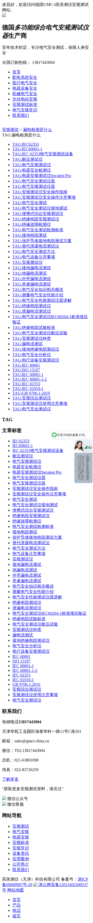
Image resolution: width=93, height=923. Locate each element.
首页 (16, 72)
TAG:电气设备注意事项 (33, 257)
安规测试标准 (24, 104)
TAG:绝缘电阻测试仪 (31, 306)
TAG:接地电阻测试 (29, 235)
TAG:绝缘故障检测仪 (31, 224)
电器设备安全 (24, 88)
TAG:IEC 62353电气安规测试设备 (42, 154)
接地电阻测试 (24, 532)
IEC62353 (20, 441)
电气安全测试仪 (26, 700)
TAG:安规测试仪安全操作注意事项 (44, 197)
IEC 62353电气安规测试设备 (38, 450)
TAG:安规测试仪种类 (31, 338)
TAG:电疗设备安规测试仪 (35, 360)
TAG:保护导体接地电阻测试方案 (42, 241)
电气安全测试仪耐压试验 (35, 624)
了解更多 (10, 779)
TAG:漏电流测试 (27, 344)
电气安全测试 (24, 499)
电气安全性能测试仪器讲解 (37, 597)
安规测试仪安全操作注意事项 (39, 494)
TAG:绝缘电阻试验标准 (33, 327)
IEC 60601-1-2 (24, 670)
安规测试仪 (22, 559)
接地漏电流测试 (26, 564)
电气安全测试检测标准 (33, 526)
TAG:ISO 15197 (26, 370)
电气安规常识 (24, 110)
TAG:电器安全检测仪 (31, 170)
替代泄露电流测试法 (31, 543)
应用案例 (20, 859)
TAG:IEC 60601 (26, 365)
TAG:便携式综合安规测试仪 (37, 213)
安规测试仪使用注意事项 (35, 695)
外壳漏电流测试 (26, 575)
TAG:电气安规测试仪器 (33, 186)
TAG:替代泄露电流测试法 (35, 246)
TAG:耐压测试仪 (27, 159)
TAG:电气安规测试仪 (31, 165)
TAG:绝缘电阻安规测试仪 (35, 219)
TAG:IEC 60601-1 (27, 374)
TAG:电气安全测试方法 (33, 251)
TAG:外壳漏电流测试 (31, 278)
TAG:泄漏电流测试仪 (31, 311)
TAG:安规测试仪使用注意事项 (39, 403)
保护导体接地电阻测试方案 (37, 537)
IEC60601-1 (22, 445)
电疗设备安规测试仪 (31, 651)
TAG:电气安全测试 (29, 203)
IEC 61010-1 (23, 680)
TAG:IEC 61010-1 (27, 388)
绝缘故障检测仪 (26, 521)
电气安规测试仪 (26, 461)
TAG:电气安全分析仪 (31, 354)
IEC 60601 (21, 656)
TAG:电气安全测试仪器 (33, 181)
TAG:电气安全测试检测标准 (37, 230)
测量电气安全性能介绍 (33, 591)
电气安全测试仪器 (28, 477)
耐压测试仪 (22, 456)
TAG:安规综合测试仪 (31, 398)
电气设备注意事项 (28, 553)
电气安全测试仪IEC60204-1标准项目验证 (49, 613)
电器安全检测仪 (26, 467)
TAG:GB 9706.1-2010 (31, 393)
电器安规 (20, 837)
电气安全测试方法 (28, 548)
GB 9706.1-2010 (26, 684)
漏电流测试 (22, 635)
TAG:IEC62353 (25, 144)
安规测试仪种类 (26, 629)
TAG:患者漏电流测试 (31, 284)
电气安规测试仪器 (28, 483)
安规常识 (20, 848)
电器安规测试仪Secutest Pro (36, 472)
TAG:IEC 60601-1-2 (29, 379)
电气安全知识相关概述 (33, 586)
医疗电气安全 (24, 83)
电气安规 (20, 831)
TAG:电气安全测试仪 (31, 409)
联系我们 (20, 115)
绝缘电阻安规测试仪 (31, 515)
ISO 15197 (21, 661)
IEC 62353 (21, 675)
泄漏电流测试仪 (26, 608)
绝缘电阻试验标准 (28, 619)
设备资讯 (20, 853)
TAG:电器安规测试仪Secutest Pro (41, 175)
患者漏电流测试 (26, 581)
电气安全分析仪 (26, 646)
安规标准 (20, 842)
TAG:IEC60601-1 (27, 149)
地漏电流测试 (24, 570)
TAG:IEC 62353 (26, 384)
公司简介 (20, 864)
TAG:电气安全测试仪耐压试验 (39, 333)
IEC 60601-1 (23, 666)
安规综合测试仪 (26, 689)
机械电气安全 (24, 93)
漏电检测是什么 (37, 129)
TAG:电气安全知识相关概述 (37, 289)
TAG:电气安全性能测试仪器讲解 (42, 300)
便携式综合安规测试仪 (33, 510)
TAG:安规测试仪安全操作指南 (39, 192)
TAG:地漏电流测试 (29, 273)
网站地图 (15, 890)
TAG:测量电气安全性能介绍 (37, 295)
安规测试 (10, 129)
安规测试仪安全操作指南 (35, 488)
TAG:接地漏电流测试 (31, 268)
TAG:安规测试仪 (27, 262)
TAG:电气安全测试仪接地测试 (39, 208)
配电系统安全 (24, 77)
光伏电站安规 (24, 99)
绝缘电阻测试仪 (26, 602)
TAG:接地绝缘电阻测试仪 (35, 349)
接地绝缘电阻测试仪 (31, 640)
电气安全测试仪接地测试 (35, 505)
